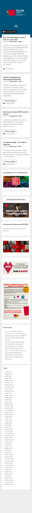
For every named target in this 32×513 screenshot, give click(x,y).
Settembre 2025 (9, 391)
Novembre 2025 (9, 387)
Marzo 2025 (8, 401)
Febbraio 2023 (9, 454)
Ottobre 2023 (8, 437)
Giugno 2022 (8, 471)
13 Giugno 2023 (13, 116)
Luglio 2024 (8, 418)
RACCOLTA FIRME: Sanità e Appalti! (14, 342)
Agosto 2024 (8, 416)
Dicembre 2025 (9, 384)
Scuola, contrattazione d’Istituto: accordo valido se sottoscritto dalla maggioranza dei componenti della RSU (16, 333)
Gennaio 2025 (9, 406)
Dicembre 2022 (9, 459)
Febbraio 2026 (9, 380)
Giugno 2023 (8, 446)
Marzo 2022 (8, 478)
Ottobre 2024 (8, 412)
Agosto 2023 (8, 442)
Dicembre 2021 (9, 484)
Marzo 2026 (8, 378)
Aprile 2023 (8, 450)
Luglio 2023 (8, 444)
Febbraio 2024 (9, 429)
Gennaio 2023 (9, 457)
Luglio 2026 (8, 372)
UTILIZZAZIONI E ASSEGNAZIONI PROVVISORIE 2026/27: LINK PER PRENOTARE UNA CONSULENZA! (14, 346)
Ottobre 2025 (8, 389)
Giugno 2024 (8, 421)
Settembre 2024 (9, 414)
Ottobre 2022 (8, 463)
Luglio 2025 (8, 393)
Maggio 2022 (8, 474)
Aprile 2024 (8, 425)
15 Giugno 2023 (13, 41)
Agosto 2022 (8, 467)
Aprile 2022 (8, 476)
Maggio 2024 (8, 423)
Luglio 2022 (8, 469)
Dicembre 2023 (9, 433)
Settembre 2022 (9, 465)
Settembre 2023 (9, 440)
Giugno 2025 (8, 395)
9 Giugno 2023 (12, 146)
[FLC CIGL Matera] (16, 22)
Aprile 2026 (8, 376)
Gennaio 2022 (9, 482)
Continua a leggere (10, 101)
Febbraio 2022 (9, 480)
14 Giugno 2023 (13, 81)
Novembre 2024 (9, 410)
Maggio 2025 (8, 397)
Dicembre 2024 (9, 408)
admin (20, 41)
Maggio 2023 (8, 448)
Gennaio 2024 (9, 431)
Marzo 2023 (8, 452)
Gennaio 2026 (9, 382)
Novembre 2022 (9, 461)
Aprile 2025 (8, 399)
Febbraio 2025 (9, 404)
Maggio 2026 (8, 374)
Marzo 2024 (8, 427)
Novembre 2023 (9, 435)
